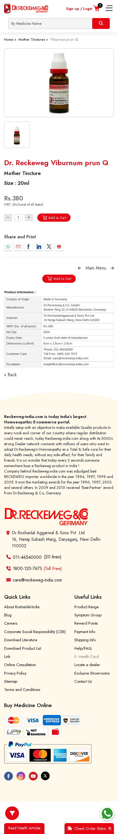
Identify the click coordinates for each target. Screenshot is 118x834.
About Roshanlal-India (22, 607)
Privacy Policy (15, 673)
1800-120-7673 (37, 568)
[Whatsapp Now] (107, 813)
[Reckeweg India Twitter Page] (45, 775)
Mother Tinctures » (33, 39)
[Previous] (79, 268)
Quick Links (17, 597)
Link (7, 656)
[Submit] (101, 23)
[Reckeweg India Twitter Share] (49, 246)
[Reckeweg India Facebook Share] (28, 246)
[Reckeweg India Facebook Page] (8, 776)
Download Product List (22, 648)
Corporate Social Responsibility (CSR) (35, 631)
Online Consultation (20, 664)
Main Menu (96, 268)
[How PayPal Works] (48, 753)
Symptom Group (88, 615)
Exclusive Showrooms (92, 673)
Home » (10, 39)
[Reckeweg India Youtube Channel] (33, 776)
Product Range (86, 607)
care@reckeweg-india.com (37, 580)
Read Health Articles (24, 828)
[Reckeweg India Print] (59, 246)
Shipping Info (85, 640)
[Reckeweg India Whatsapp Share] (8, 246)
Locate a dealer (87, 664)
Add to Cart (57, 217)
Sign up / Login (79, 8)
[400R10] (59, 83)
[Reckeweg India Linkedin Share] (39, 246)
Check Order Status (90, 828)
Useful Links (88, 597)
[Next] (112, 268)
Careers (11, 623)
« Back (10, 375)
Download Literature (20, 640)
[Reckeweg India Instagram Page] (20, 776)
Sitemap (10, 681)
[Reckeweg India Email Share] (18, 246)
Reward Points (86, 623)
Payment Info (84, 631)
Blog (8, 615)
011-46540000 (27, 557)
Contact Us (83, 681)
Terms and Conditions (22, 689)
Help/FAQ (83, 648)
